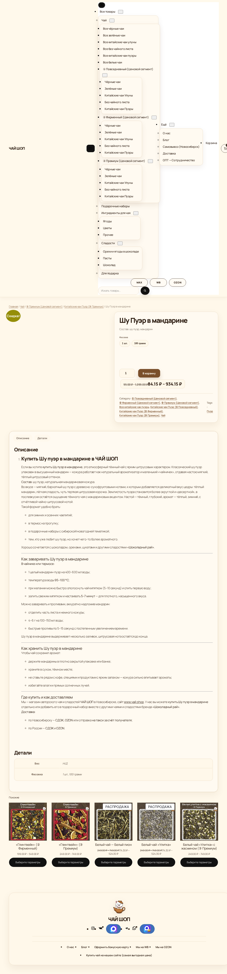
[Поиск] (145, 291)
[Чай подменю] (111, 20)
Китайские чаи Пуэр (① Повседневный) (174, 407)
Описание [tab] (22, 438)
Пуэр (210, 411)
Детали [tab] (42, 438)
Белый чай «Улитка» (156, 844)
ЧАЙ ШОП (17, 148)
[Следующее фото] (93, 368)
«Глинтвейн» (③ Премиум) (71, 846)
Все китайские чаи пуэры (134, 407)
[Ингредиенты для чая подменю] (135, 213)
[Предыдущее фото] (15, 368)
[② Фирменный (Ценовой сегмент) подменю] (154, 117)
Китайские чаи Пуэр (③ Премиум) (84, 306)
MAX (139, 282)
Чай (22, 306)
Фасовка (123, 337)
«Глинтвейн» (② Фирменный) (28, 846)
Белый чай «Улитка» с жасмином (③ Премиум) (199, 846)
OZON (177, 282)
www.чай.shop (134, 702)
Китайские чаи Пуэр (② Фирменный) (141, 411)
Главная (13, 306)
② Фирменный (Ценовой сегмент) (139, 402)
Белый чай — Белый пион (113, 844)
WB (158, 282)
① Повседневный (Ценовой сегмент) (154, 398)
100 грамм (140, 343)
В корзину (149, 373)
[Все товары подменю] (120, 12)
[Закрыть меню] (101, 5)
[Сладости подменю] (120, 243)
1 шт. (125, 343)
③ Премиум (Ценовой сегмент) (44, 306)
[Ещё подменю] (171, 125)
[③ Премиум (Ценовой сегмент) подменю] (150, 161)
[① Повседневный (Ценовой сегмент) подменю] (104, 75)
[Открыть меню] (91, 148)
